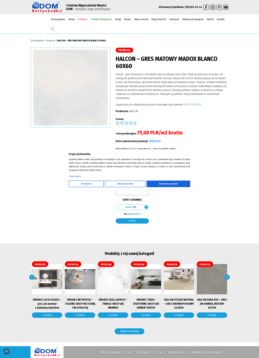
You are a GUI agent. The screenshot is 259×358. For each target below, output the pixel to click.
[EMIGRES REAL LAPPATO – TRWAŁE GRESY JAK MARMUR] (102, 279)
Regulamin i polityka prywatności (207, 352)
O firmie (132, 221)
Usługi (118, 19)
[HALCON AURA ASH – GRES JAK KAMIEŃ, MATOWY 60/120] (201, 279)
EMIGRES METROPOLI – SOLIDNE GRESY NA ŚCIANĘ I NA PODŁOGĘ (69, 303)
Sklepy (71, 19)
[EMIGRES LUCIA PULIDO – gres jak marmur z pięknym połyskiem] (36, 279)
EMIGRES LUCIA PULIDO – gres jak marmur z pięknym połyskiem (36, 303)
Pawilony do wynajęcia (193, 19)
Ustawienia (86, 184)
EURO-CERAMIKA (192, 104)
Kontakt (221, 19)
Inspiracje (174, 19)
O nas (159, 352)
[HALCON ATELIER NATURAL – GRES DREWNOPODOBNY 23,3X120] (168, 279)
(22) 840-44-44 (193, 7)
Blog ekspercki (158, 19)
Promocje (82, 19)
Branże (127, 19)
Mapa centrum (141, 19)
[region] (129, 179)
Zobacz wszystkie (129, 331)
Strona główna (58, 19)
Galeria (210, 19)
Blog (129, 352)
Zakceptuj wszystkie (168, 184)
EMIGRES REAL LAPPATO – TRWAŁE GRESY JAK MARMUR (102, 303)
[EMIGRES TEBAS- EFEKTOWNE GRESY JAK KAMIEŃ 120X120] (135, 279)
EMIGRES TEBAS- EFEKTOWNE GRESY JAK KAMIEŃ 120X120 (135, 303)
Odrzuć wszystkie (125, 184)
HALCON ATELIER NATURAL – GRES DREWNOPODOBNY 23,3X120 (168, 303)
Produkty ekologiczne (101, 19)
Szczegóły (36, 315)
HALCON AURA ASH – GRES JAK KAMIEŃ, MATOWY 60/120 (201, 303)
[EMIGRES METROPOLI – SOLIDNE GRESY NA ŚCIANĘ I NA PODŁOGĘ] (69, 279)
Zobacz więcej (75, 176)
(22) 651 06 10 (134, 214)
